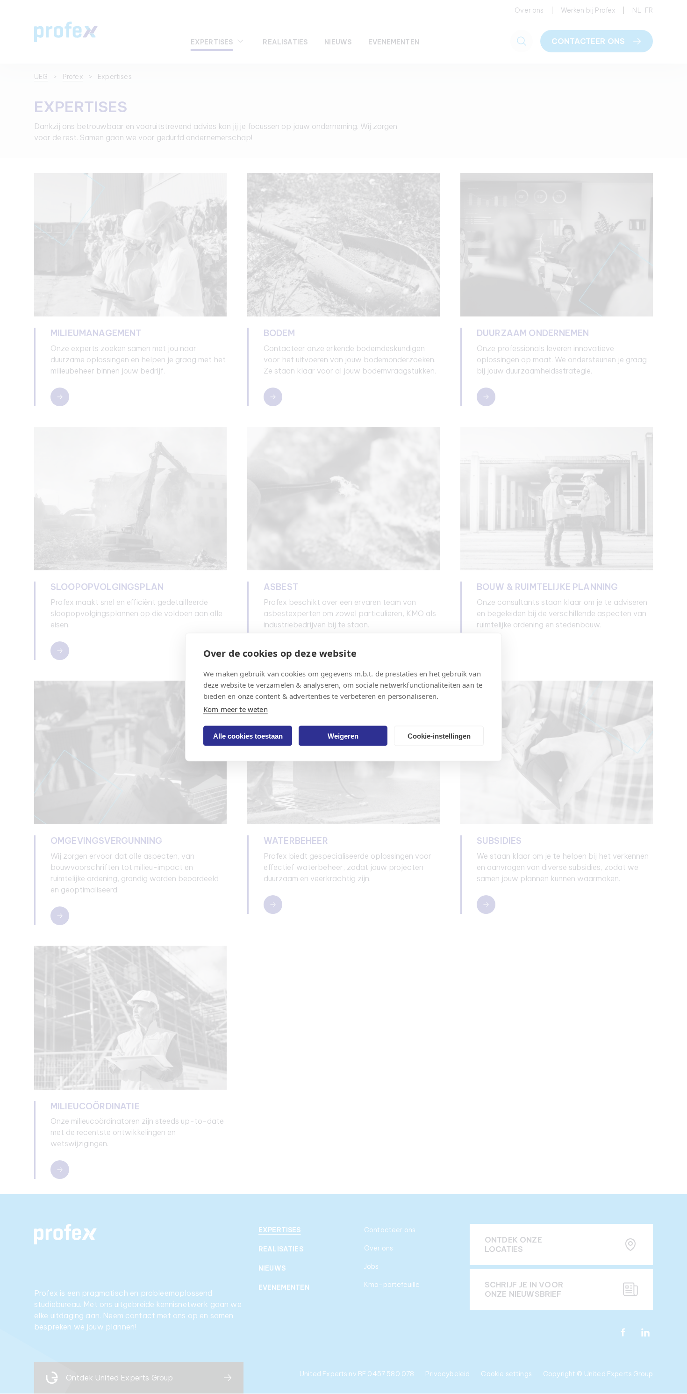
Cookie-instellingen (439, 736)
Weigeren (343, 736)
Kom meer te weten (235, 709)
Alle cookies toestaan (248, 736)
